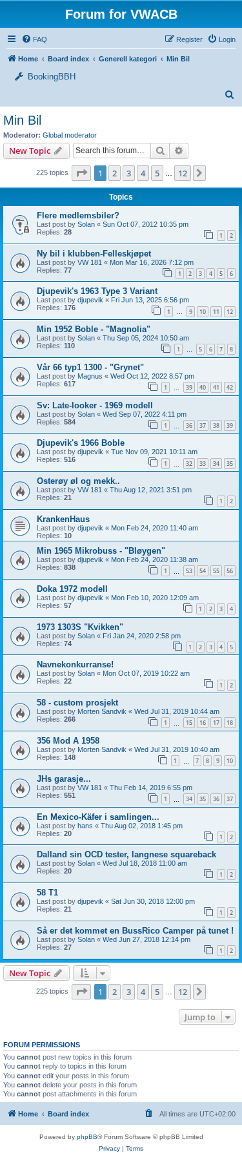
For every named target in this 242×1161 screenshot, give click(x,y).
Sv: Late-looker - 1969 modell (95, 405)
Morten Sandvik (101, 711)
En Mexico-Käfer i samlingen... (98, 817)
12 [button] (182, 173)
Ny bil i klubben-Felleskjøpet (94, 253)
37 (202, 425)
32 (189, 463)
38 (216, 425)
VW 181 (89, 262)
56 (230, 571)
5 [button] (157, 173)
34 (216, 463)
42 (230, 387)
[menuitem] (221, 39)
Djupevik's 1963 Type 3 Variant (97, 291)
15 (189, 722)
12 (230, 312)
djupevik (90, 300)
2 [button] (114, 173)
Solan (86, 224)
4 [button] (143, 173)
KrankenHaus (63, 519)
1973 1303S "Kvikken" (80, 627)
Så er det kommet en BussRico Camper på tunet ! (135, 931)
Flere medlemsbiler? (78, 215)
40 (202, 387)
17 (216, 722)
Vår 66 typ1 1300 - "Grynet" (90, 367)
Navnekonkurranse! (75, 664)
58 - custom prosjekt (77, 702)
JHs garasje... (64, 779)
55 (216, 571)
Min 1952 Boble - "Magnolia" (93, 329)
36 (189, 425)
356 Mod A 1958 (68, 741)
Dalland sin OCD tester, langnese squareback (126, 854)
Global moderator (70, 135)
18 (230, 722)
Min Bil (22, 120)
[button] (81, 173)
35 (230, 463)
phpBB (87, 1136)
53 (189, 571)
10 (202, 312)
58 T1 (47, 892)
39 (189, 387)
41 (216, 387)
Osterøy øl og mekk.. (78, 481)
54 (202, 571)
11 (216, 312)
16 (202, 722)
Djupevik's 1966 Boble (81, 443)
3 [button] (128, 173)
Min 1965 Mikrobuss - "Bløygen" (101, 551)
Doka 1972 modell (72, 589)
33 (202, 463)
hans (85, 826)
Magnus (90, 376)
